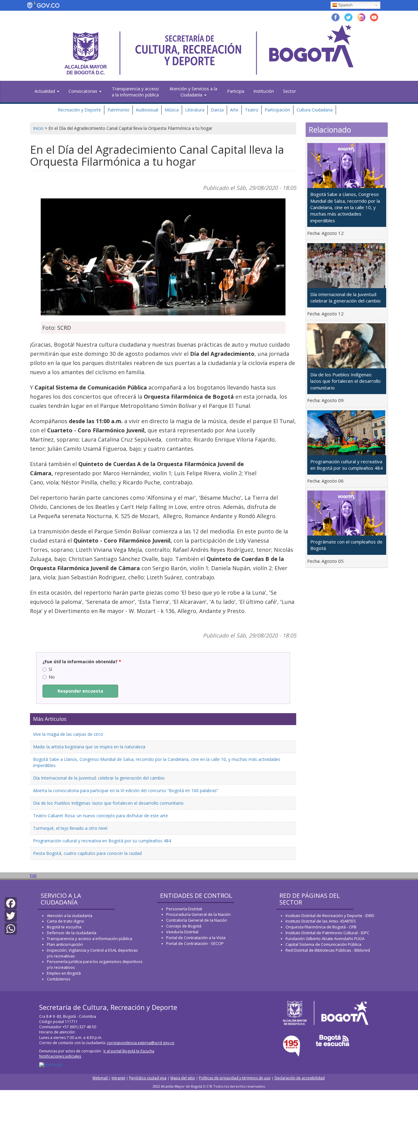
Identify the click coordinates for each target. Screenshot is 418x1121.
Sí (50, 669)
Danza (217, 110)
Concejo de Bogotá (183, 926)
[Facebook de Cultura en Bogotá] (335, 17)
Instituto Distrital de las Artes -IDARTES (321, 921)
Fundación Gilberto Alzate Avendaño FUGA (325, 938)
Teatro (251, 110)
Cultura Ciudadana (315, 110)
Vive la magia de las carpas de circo (68, 734)
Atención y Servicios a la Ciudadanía (193, 92)
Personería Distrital (184, 909)
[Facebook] (11, 903)
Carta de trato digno (65, 921)
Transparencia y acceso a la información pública (135, 92)
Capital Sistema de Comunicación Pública (323, 944)
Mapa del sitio (182, 1078)
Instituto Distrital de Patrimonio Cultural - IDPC (327, 932)
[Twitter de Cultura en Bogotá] (348, 17)
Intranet (118, 1078)
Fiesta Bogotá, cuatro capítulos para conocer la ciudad (87, 853)
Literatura (194, 110)
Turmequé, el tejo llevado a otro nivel (70, 828)
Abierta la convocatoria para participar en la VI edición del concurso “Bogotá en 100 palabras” (125, 790)
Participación (277, 110)
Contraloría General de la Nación (196, 920)
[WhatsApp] (11, 928)
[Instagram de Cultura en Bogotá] (361, 17)
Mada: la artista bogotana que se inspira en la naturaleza (89, 747)
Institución (263, 91)
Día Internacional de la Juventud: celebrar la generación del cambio (99, 778)
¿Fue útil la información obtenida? (82, 661)
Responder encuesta (80, 691)
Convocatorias (84, 91)
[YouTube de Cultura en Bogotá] (374, 17)
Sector (289, 91)
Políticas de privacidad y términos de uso (235, 1078)
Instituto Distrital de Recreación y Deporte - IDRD (330, 915)
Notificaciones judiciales (60, 1056)
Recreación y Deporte (79, 110)
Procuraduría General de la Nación (198, 914)
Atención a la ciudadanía (69, 915)
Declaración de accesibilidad (299, 1078)
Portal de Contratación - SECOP (195, 943)
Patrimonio (118, 110)
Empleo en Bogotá (64, 973)
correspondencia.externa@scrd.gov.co (140, 1042)
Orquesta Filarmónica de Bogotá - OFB (321, 927)
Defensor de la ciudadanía (71, 932)
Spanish (345, 5)
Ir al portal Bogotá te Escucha (128, 1051)
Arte (234, 110)
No (52, 677)
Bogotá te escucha (64, 927)
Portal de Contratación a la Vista (196, 937)
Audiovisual (147, 110)
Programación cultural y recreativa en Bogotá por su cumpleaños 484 (102, 841)
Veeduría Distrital (182, 932)
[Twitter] (11, 915)
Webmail (100, 1078)
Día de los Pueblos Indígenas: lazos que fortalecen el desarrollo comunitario (108, 803)
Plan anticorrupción (65, 944)
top (33, 875)
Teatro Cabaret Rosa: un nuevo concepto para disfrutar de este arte (100, 815)
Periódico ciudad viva (147, 1078)
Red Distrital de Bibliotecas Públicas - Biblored (328, 950)
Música (172, 110)
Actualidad (45, 91)
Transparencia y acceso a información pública (89, 938)
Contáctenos (58, 979)
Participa (235, 91)
